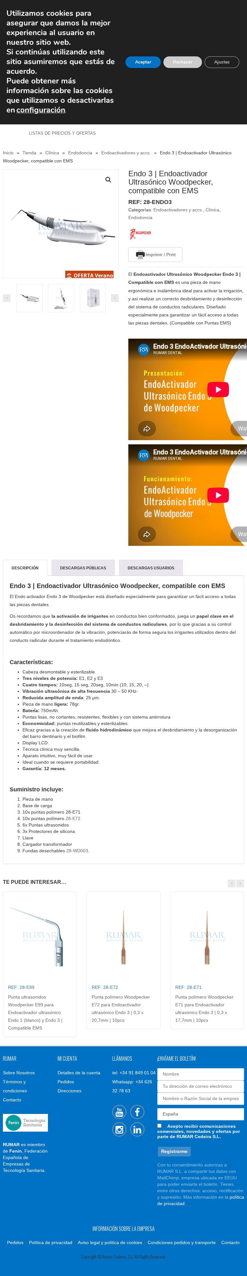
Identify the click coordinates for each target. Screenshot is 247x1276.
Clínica (52, 152)
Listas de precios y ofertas (62, 133)
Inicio (8, 152)
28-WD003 (77, 850)
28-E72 (73, 818)
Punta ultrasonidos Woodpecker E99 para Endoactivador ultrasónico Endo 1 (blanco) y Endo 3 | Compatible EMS (35, 1012)
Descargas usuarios (151, 568)
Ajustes (222, 62)
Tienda (29, 152)
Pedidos (66, 1081)
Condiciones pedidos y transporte (182, 1242)
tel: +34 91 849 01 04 (134, 1072)
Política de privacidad (50, 1242)
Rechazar (182, 62)
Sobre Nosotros (19, 1072)
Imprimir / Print (161, 254)
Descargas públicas (83, 568)
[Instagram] (119, 1129)
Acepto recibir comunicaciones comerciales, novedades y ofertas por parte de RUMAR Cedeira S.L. (198, 1131)
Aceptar (143, 62)
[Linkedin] (137, 1129)
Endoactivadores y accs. (126, 152)
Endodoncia (80, 152)
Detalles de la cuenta (79, 1072)
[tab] (25, 568)
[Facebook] (137, 1112)
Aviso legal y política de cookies (110, 1242)
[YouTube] (119, 1112)
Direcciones (69, 1090)
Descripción (25, 568)
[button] (108, 180)
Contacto (12, 1099)
